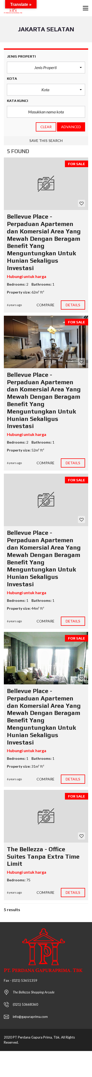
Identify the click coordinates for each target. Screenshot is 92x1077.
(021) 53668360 (25, 1004)
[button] (46, 67)
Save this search (46, 140)
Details (73, 305)
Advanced (71, 127)
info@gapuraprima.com (30, 1017)
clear (46, 127)
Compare (45, 305)
